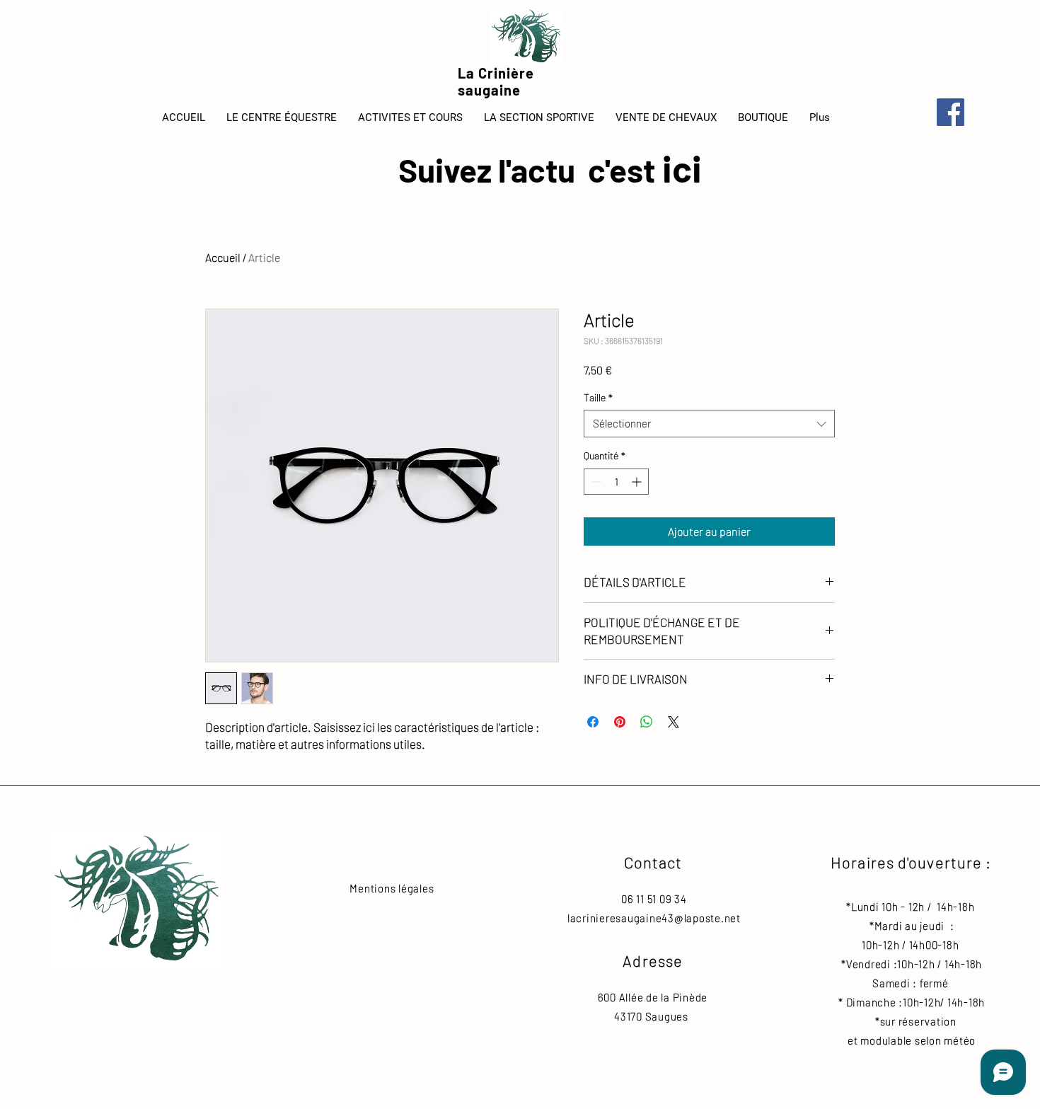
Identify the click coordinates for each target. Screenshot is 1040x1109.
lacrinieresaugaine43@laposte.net (654, 918)
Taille (598, 397)
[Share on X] (673, 721)
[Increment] (638, 481)
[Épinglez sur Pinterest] (619, 721)
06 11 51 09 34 (654, 898)
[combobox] (709, 423)
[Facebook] (950, 112)
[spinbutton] (616, 481)
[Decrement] (594, 481)
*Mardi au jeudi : (909, 925)
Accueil (223, 257)
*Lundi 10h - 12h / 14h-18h (910, 906)
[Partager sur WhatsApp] (646, 721)
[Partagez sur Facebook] (592, 721)
